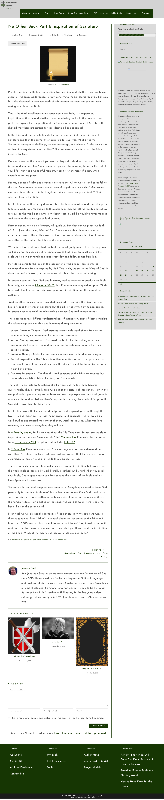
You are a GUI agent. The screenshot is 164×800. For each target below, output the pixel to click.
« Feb (120, 284)
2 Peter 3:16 (18, 449)
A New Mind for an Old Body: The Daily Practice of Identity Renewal (137, 760)
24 (126, 275)
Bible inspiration (18, 540)
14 (148, 267)
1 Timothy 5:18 (67, 437)
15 (153, 267)
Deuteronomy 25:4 (25, 442)
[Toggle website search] (152, 13)
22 (153, 271)
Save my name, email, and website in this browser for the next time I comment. (58, 718)
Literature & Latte (131, 183)
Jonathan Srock (17, 35)
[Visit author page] (13, 570)
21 (148, 271)
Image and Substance (91, 669)
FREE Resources (56, 761)
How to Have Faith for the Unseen (130, 308)
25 (131, 275)
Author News (91, 755)
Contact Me (17, 773)
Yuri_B (56, 84)
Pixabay (66, 84)
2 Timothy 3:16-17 (45, 285)
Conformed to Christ (96, 761)
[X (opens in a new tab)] (147, 4)
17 (126, 271)
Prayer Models (92, 767)
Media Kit (16, 761)
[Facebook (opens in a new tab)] (151, 4)
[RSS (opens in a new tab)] (159, 4)
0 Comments (82, 35)
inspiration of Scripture (34, 540)
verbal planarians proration (55, 540)
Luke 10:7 (69, 442)
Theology (68, 35)
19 (137, 271)
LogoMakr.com (90, 797)
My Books (52, 755)
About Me (16, 755)
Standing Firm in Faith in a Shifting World (133, 303)
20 (142, 271)
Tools (50, 767)
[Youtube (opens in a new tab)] (155, 4)
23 (121, 275)
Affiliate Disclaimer (21, 767)
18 (131, 271)
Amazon (121, 186)
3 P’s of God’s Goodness (24, 656)
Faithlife (127, 186)
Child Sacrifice (58, 642)
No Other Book (55, 35)
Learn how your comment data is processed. (80, 733)
